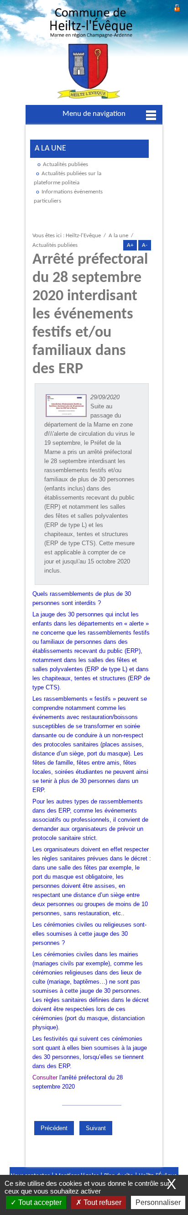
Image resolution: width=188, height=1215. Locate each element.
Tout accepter (39, 1202)
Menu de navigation (94, 114)
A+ (130, 245)
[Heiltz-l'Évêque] (91, 56)
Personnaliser (158, 1202)
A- (144, 245)
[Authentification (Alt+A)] (177, 6)
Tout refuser (101, 1202)
